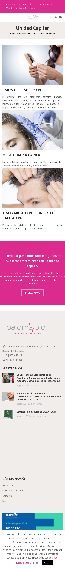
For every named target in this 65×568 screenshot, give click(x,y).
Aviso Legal (8, 485)
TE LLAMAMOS (32, 292)
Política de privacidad (13, 490)
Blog (4, 501)
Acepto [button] (47, 563)
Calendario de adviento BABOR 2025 (36, 411)
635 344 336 (29, 8)
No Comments (36, 385)
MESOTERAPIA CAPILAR (22, 155)
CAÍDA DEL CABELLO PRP (23, 89)
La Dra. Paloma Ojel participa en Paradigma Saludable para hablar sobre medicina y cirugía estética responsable (38, 377)
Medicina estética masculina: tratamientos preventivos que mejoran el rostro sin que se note (39, 396)
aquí (56, 557)
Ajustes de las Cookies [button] (26, 562)
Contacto (7, 496)
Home (12, 34)
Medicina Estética (28, 34)
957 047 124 (12, 8)
